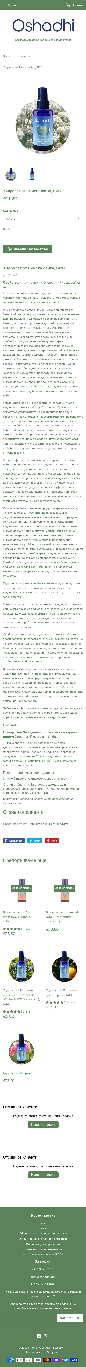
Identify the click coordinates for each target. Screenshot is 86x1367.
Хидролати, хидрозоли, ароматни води (40, 778)
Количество (10, 210)
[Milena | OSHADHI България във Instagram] (46, 1337)
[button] (12, 929)
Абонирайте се (69, 1317)
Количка (77, 5)
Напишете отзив (43, 1125)
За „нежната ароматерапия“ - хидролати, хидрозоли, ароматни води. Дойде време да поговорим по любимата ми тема (41, 789)
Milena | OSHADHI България (46, 1347)
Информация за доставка (43, 1244)
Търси (43, 1223)
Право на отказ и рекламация (43, 1249)
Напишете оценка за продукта (48, 824)
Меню (12, 5)
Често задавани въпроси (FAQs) (43, 1254)
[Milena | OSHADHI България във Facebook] (39, 1337)
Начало (7, 56)
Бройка (7, 229)
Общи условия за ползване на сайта (43, 1233)
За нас (43, 1228)
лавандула (10, 377)
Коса (23, 56)
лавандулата (11, 298)
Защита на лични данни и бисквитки (43, 1239)
